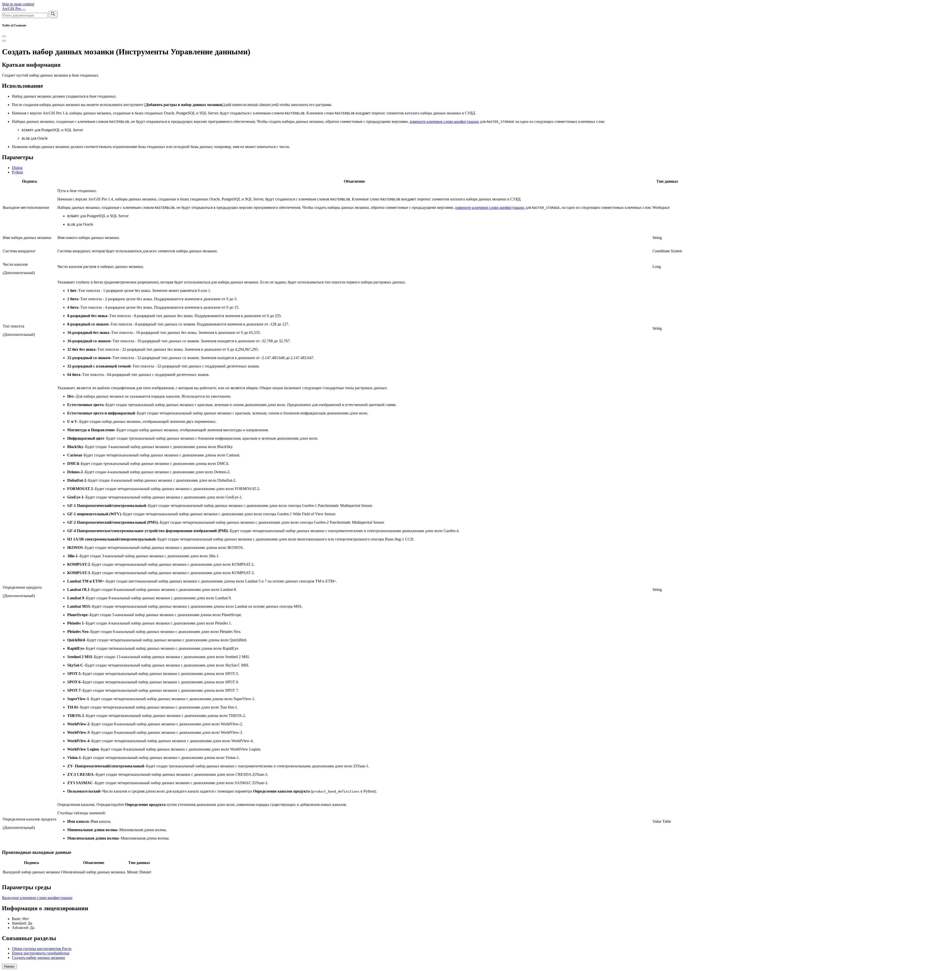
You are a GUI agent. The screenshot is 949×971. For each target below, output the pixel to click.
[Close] (4, 36)
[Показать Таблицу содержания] (4, 41)
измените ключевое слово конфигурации (444, 121)
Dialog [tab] (17, 168)
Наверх (9, 966)
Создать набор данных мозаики (38, 957)
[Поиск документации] (53, 14)
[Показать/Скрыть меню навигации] (24, 10)
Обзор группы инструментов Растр (41, 949)
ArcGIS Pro (12, 8)
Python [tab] (17, 172)
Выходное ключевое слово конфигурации (37, 898)
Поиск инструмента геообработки (40, 953)
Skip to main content (18, 4)
